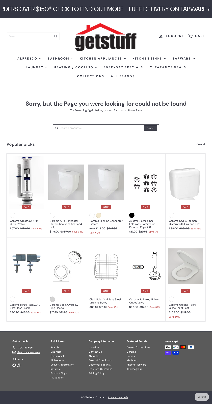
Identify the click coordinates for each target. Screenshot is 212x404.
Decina (131, 356)
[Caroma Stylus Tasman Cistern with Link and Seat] (185, 194)
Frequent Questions (100, 369)
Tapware (182, 59)
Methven (132, 360)
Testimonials (58, 356)
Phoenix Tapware (136, 364)
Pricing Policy (96, 373)
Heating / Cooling (74, 67)
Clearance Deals (168, 67)
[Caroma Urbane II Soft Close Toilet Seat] (185, 279)
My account (57, 377)
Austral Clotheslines (138, 347)
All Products (58, 360)
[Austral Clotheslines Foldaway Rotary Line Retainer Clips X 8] (146, 195)
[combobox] (33, 36)
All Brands (123, 76)
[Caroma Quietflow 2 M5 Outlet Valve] (26, 194)
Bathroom (59, 59)
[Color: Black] (131, 215)
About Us (94, 356)
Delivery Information (62, 364)
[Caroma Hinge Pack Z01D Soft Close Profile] (26, 277)
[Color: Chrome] (52, 299)
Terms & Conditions (100, 360)
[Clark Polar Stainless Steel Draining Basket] (106, 274)
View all (200, 144)
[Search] (56, 36)
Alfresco (28, 59)
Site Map (56, 351)
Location (94, 347)
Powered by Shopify (118, 397)
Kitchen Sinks (147, 59)
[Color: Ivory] (98, 215)
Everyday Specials (123, 67)
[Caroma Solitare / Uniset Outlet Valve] (146, 274)
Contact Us (95, 351)
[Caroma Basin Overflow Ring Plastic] (66, 277)
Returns (55, 369)
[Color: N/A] (12, 215)
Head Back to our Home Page (124, 110)
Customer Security (100, 364)
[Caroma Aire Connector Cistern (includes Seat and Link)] (66, 195)
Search (150, 128)
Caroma (131, 351)
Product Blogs (59, 373)
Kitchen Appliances (101, 59)
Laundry (35, 67)
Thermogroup (134, 369)
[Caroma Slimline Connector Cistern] (106, 195)
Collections (90, 76)
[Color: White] (52, 215)
